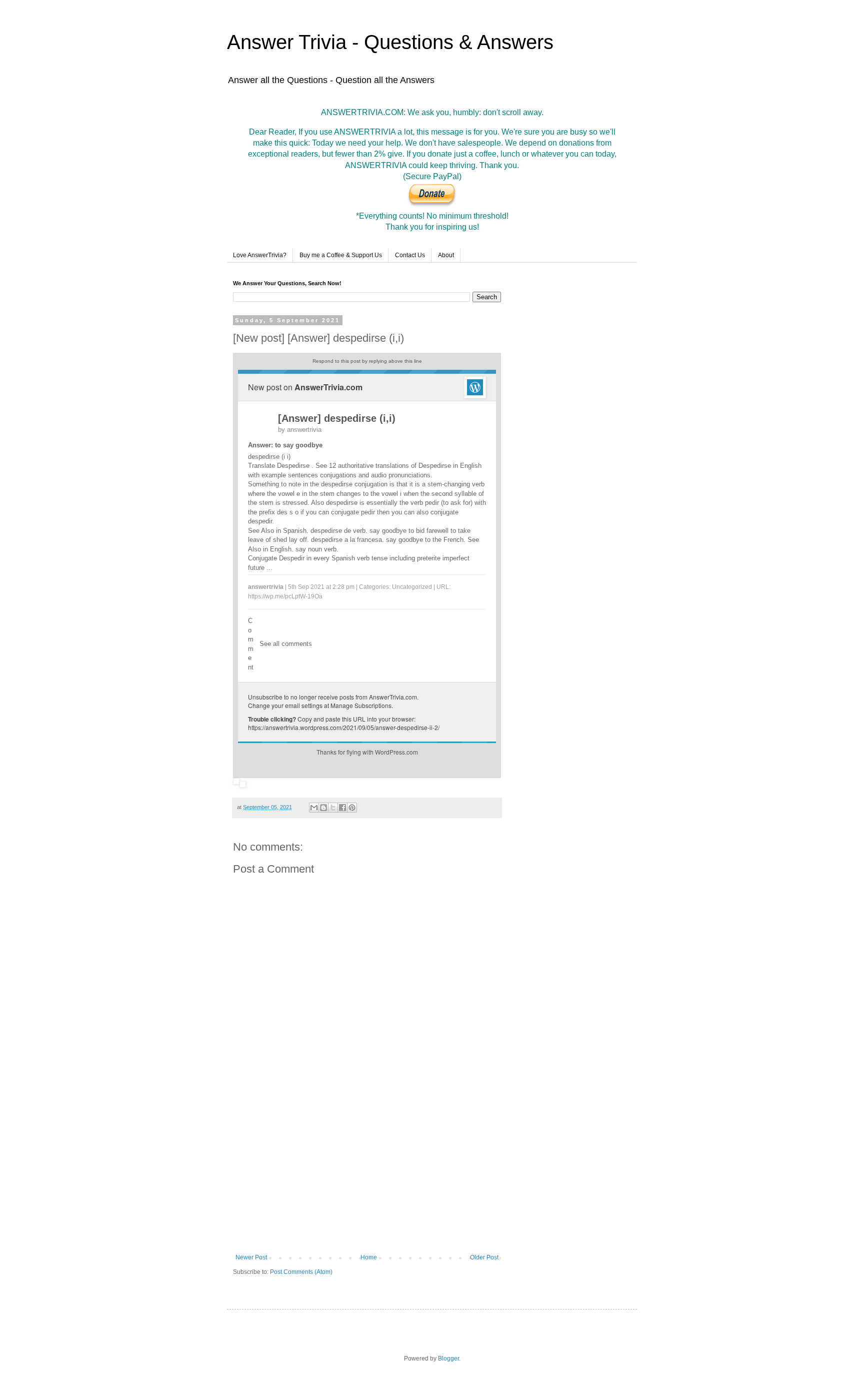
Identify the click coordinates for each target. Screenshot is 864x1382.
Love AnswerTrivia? (259, 255)
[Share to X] (333, 808)
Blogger (448, 1358)
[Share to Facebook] (343, 808)
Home (368, 1257)
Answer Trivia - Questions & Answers (390, 42)
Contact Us (410, 255)
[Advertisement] (367, 1171)
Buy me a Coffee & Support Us (341, 255)
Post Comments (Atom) (301, 1271)
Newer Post (251, 1257)
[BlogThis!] (323, 808)
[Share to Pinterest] (352, 808)
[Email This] (314, 808)
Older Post (484, 1257)
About (446, 255)
